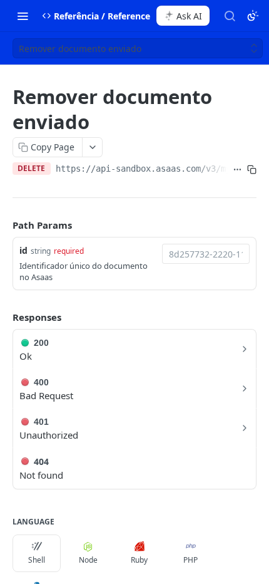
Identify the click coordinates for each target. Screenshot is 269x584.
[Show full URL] (237, 169)
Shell (36, 560)
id (23, 250)
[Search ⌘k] (230, 16)
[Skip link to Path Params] (4, 225)
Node (88, 560)
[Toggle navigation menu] (23, 16)
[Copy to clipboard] (251, 169)
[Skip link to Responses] (4, 317)
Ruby (139, 560)
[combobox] (206, 254)
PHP (190, 560)
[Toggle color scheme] (253, 16)
